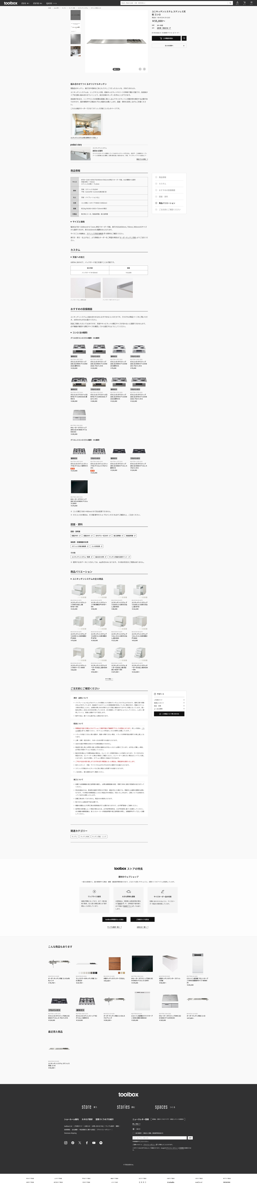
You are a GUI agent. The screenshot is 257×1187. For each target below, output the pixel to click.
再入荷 (72, 468)
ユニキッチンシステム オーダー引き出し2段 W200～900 (99, 667)
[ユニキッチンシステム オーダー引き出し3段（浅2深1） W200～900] (119, 654)
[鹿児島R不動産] (58, 1182)
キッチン (64, 8)
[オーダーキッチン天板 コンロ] (198, 1001)
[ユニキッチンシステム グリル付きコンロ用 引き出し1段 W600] (119, 591)
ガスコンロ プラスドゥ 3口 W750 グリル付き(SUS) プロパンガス (98, 397)
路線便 (120, 903)
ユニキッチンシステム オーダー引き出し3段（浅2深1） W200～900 (119, 667)
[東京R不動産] (30, 1178)
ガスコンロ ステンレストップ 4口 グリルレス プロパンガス (99, 466)
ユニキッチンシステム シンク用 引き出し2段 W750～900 (78, 604)
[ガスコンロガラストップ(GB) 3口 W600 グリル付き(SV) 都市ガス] (119, 349)
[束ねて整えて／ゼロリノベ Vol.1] (87, 124)
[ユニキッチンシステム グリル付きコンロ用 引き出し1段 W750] (140, 591)
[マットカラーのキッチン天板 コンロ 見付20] (87, 964)
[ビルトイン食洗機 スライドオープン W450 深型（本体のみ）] (142, 1001)
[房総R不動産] (86, 1178)
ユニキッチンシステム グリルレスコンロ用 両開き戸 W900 (139, 636)
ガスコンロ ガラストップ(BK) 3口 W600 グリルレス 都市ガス (118, 466)
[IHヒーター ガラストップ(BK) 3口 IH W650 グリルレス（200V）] (142, 964)
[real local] (199, 1182)
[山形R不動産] (58, 1178)
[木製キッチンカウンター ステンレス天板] (170, 964)
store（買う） (56, 8)
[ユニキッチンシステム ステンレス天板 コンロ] (59, 1049)
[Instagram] (65, 1142)
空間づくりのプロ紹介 (105, 1119)
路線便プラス (127, 906)
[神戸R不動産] (227, 1178)
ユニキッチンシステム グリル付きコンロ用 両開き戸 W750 (99, 636)
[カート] (244, 3)
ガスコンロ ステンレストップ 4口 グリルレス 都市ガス (79, 465)
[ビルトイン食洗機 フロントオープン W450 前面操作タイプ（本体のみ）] (198, 964)
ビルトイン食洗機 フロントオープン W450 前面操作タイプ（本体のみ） (197, 980)
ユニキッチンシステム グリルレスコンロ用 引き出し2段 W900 (119, 636)
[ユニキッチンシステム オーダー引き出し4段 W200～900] (140, 654)
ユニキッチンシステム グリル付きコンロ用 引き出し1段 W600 (119, 604)
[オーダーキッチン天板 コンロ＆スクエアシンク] (115, 1001)
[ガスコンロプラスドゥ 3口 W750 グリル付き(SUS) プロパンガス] (99, 382)
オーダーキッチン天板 (128, 237)
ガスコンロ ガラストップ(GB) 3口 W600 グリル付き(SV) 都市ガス (118, 364)
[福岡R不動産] (30, 1182)
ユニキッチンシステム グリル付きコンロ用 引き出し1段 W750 (139, 604)
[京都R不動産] (171, 1178)
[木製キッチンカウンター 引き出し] (115, 964)
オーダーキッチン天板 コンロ (196, 1016)
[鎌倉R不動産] (114, 1178)
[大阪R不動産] (199, 1178)
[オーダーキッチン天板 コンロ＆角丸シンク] (59, 964)
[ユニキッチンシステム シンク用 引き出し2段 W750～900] (79, 591)
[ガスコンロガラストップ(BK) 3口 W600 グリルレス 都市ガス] (119, 451)
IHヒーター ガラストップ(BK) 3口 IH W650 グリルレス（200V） (79, 501)
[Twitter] (79, 1142)
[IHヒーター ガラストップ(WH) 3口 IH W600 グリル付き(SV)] (170, 1001)
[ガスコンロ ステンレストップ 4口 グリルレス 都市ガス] (87, 1001)
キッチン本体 (72, 8)
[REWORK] (227, 1182)
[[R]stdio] (171, 1182)
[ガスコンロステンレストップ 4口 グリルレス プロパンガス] (99, 451)
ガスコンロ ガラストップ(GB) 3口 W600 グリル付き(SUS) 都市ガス (79, 364)
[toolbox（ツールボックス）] (10, 3)
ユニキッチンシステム (83, 8)
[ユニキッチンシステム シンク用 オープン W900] (79, 654)
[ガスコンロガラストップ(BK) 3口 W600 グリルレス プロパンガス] (139, 451)
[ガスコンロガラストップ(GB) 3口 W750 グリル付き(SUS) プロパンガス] (139, 382)
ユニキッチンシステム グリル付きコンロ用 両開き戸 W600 (78, 636)
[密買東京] (142, 1182)
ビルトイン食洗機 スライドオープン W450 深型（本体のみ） (142, 1017)
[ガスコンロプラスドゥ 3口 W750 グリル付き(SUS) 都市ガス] (79, 382)
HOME (49, 8)
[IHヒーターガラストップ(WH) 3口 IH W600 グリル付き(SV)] (79, 415)
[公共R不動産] (114, 1182)
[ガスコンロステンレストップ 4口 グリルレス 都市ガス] (79, 451)
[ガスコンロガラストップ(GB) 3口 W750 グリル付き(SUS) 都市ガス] (119, 382)
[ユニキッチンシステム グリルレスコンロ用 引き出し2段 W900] (119, 622)
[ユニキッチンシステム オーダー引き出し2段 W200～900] (99, 654)
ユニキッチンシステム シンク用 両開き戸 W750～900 (99, 604)
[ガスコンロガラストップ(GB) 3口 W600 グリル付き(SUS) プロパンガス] (99, 349)
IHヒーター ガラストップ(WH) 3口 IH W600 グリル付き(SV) (79, 430)
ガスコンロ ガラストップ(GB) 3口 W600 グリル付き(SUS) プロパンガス (98, 364)
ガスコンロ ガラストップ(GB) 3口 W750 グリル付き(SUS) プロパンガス (138, 397)
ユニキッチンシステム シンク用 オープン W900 (78, 666)
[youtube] (93, 1142)
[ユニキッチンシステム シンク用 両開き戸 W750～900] (99, 591)
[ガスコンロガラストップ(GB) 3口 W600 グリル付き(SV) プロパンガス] (139, 349)
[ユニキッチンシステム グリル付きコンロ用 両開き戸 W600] (79, 622)
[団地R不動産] (86, 1182)
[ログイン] (237, 3)
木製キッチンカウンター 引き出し (114, 978)
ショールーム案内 (71, 1119)
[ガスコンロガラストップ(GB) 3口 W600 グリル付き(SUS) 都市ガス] (79, 349)
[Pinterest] (72, 1142)
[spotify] (100, 1142)
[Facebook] (86, 1142)
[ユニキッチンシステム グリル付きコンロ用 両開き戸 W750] (99, 622)
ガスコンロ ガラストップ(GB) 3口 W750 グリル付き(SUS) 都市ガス (118, 397)
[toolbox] (128, 1094)
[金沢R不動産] (142, 1178)
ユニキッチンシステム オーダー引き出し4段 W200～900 (140, 667)
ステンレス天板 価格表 (95, 233)
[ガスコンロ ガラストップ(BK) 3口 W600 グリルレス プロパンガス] (59, 1001)
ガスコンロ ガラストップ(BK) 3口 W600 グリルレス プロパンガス (138, 466)
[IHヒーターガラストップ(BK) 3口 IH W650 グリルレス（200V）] (79, 486)
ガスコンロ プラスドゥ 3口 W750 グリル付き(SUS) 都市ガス (79, 397)
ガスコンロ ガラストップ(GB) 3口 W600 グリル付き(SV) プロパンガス (138, 364)
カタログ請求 (87, 1119)
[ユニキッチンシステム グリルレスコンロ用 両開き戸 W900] (140, 622)
